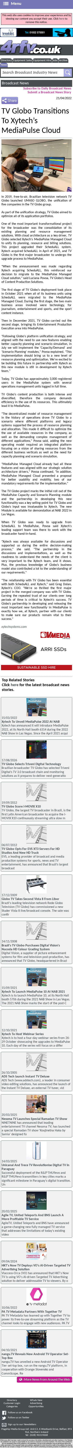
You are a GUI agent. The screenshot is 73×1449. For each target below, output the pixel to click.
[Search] (68, 73)
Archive (63, 60)
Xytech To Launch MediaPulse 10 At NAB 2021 (33, 991)
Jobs (55, 60)
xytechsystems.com (14, 627)
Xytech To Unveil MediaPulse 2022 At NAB (31, 721)
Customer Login (12, 1403)
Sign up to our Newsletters (22, 1424)
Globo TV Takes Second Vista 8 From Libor (30, 899)
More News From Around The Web (47, 1379)
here (61, 18)
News (4, 64)
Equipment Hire (42, 60)
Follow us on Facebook (20, 1412)
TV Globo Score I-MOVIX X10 (21, 806)
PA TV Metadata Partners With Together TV (32, 1312)
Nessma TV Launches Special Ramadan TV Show (34, 1119)
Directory (6, 60)
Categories (12, 1406)
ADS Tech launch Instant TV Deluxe (25, 1076)
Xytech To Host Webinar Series (23, 1034)
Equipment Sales (22, 60)
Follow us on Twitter (18, 1417)
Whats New (36, 1400)
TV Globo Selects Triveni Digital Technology (31, 764)
